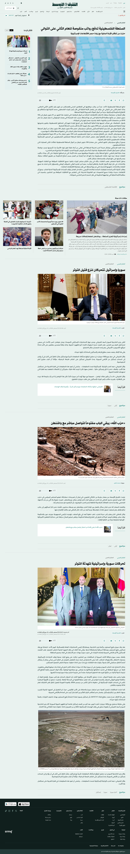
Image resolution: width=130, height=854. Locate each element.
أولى (115, 406)
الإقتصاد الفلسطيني (111, 187)
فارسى (107, 3)
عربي (124, 3)
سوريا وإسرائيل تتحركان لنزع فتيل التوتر (99, 270)
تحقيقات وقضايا (111, 836)
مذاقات (49, 815)
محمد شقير (117, 483)
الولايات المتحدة (111, 815)
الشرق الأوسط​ (99, 11)
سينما (81, 820)
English (120, 3)
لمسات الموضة (48, 820)
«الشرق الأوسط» (115, 93)
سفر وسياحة (48, 817)
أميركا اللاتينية (112, 825)
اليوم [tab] (11, 30)
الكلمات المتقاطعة (79, 834)
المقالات (102, 815)
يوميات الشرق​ (55, 11)
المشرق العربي (108, 23)
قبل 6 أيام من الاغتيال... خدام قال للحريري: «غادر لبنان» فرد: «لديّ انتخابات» (17, 60)
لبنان (109, 546)
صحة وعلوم (69, 11)
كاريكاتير (102, 817)
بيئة (71, 820)
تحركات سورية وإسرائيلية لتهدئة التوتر (100, 564)
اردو (111, 3)
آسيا (114, 820)
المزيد (21, 11)
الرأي (88, 11)
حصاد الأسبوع (111, 834)
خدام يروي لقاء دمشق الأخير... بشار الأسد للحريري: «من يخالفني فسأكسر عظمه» (17, 82)
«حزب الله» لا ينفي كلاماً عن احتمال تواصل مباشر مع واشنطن (84, 527)
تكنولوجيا (62, 11)
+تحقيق (113, 839)
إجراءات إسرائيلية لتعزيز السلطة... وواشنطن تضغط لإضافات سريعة (101, 236)
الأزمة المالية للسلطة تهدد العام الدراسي (19, 248)
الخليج (122, 817)
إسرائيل (98, 792)
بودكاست (31, 11)
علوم (71, 817)
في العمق (42, 11)
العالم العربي (121, 23)
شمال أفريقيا (120, 820)
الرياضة (48, 11)
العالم (93, 11)
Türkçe (115, 3)
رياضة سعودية (122, 834)
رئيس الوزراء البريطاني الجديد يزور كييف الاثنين (104, 15)
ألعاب (25, 11)
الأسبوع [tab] (7, 30)
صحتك (70, 815)
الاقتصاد (83, 11)
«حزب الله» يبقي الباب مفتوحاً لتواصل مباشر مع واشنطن (88, 423)
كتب (82, 815)
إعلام (82, 823)
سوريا (109, 406)
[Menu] (124, 11)
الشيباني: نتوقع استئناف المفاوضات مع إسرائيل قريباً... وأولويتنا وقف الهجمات (78, 387)
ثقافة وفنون (76, 11)
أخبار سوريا (113, 792)
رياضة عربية (122, 836)
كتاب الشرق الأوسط (99, 820)
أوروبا (113, 817)
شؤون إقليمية (122, 825)
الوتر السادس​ (80, 817)
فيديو (36, 11)
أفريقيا (113, 823)
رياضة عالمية (122, 839)
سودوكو (81, 836)
